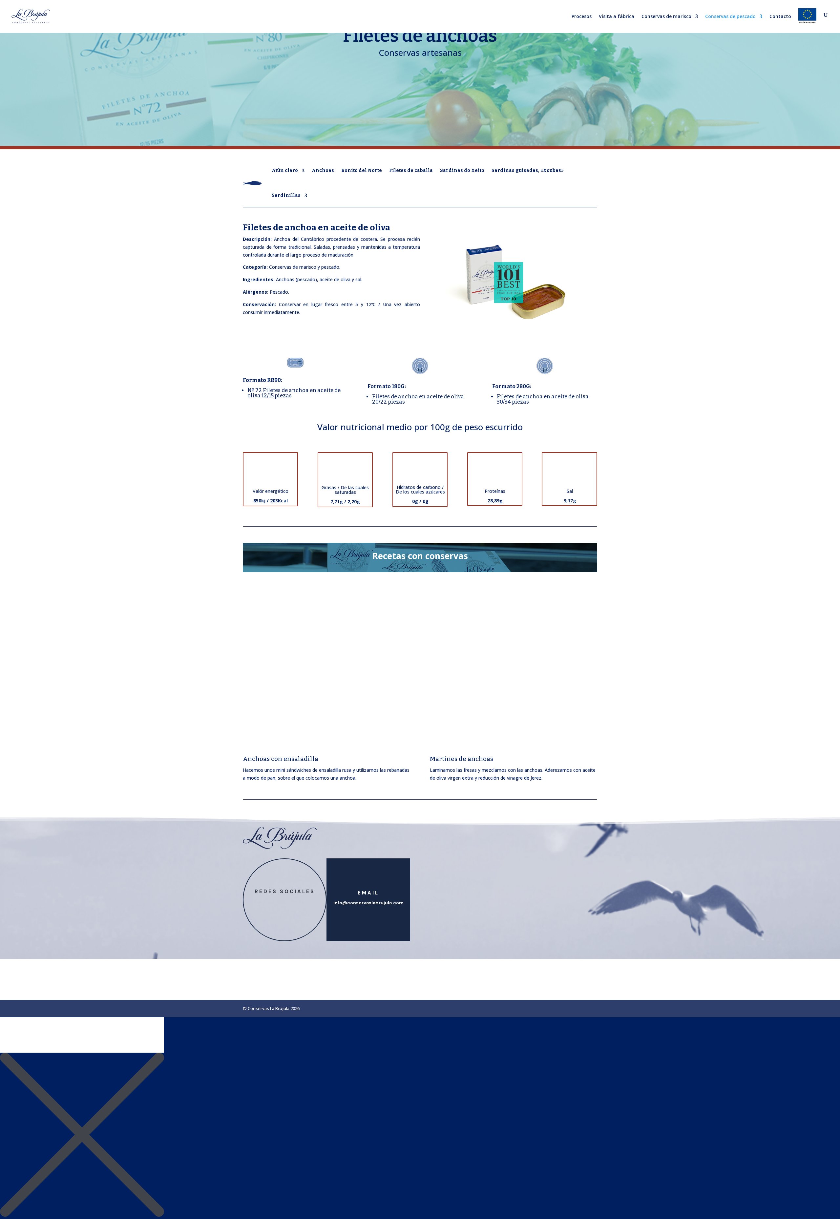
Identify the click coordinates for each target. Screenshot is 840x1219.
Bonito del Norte (361, 170)
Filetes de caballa (411, 170)
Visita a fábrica (616, 16)
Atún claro (285, 170)
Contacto (780, 16)
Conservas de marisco (666, 16)
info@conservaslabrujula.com (368, 903)
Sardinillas (286, 195)
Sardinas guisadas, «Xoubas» (528, 170)
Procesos (582, 16)
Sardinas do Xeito (462, 170)
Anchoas (323, 170)
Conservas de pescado (730, 16)
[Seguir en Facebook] (278, 903)
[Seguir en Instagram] (291, 903)
